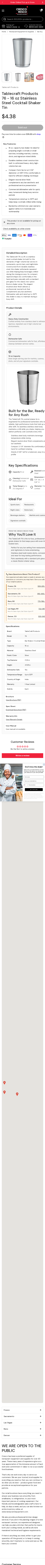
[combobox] (26, 785)
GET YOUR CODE (33, 789)
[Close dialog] (44, 765)
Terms (36, 798)
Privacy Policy (32, 798)
